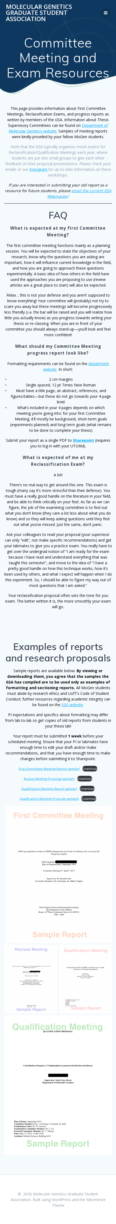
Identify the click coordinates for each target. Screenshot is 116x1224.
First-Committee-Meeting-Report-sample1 (49, 769)
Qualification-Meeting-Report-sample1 (49, 789)
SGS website (72, 704)
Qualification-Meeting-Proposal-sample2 (49, 799)
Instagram (38, 169)
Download (89, 769)
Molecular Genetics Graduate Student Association (39, 13)
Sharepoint (83, 440)
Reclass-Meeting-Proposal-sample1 (49, 779)
